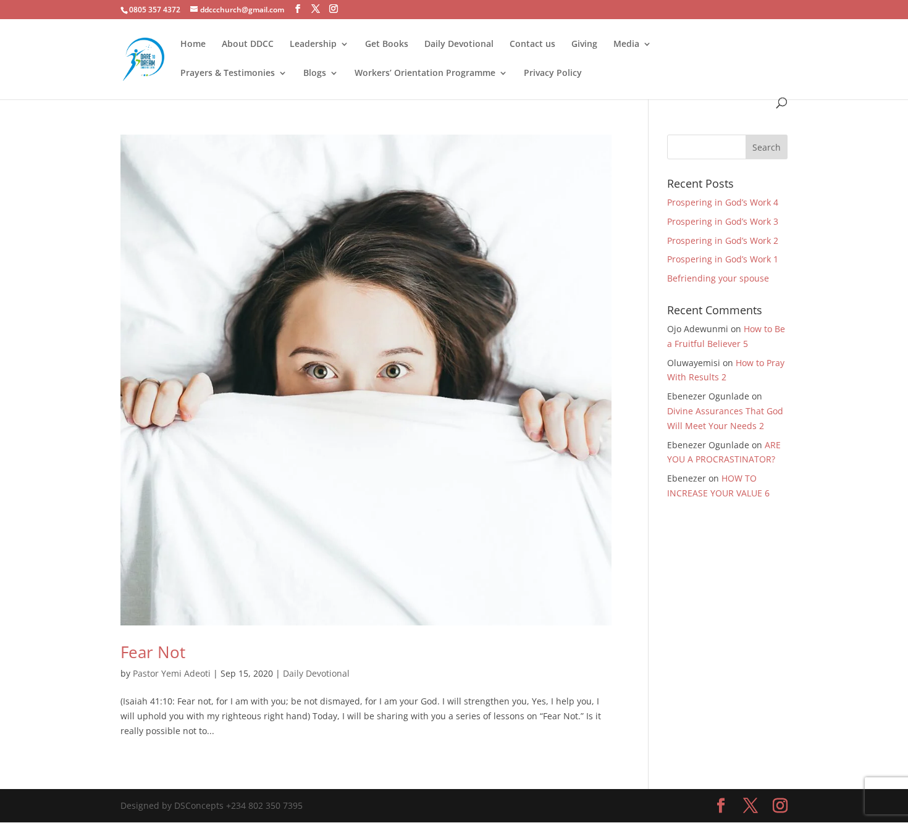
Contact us (532, 44)
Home (193, 44)
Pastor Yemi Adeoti (172, 673)
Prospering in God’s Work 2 (722, 240)
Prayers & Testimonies (227, 73)
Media (626, 44)
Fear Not (152, 652)
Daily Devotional (459, 44)
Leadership (313, 44)
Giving (584, 44)
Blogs (314, 73)
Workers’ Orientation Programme (425, 73)
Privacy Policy (553, 73)
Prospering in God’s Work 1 (722, 259)
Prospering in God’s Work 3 (722, 221)
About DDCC (248, 44)
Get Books (386, 44)
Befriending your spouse (719, 278)
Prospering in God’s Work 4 (722, 202)
